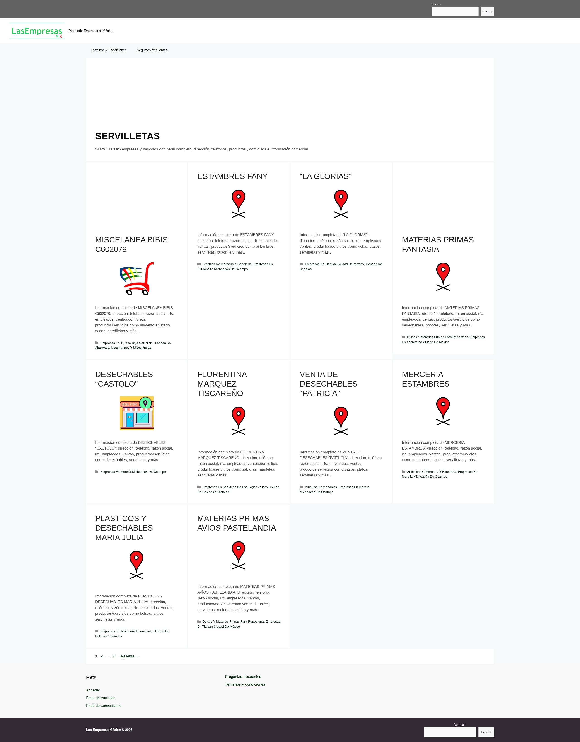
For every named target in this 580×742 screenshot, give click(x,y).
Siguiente (129, 656)
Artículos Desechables (321, 487)
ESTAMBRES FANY (232, 176)
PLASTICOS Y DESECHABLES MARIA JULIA (124, 528)
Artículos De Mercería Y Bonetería (227, 264)
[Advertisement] (231, 99)
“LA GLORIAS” (325, 176)
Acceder (93, 690)
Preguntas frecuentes (151, 50)
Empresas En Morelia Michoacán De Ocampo (133, 472)
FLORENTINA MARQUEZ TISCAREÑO (221, 384)
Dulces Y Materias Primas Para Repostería (438, 337)
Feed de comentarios (104, 705)
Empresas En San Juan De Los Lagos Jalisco (235, 487)
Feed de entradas (101, 698)
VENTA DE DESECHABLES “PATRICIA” (329, 384)
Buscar (436, 4)
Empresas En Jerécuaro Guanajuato (126, 631)
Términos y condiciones (245, 684)
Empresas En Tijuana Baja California (126, 343)
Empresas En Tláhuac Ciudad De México (334, 264)
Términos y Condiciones (109, 50)
